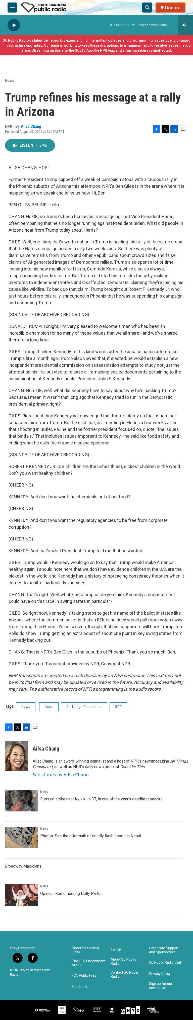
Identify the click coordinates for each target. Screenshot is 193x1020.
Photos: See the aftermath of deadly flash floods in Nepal (90, 835)
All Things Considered (84, 707)
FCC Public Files (84, 975)
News (9, 80)
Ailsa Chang (31, 126)
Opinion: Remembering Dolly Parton (71, 893)
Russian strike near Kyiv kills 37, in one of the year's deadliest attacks (101, 799)
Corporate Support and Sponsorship (164, 950)
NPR (118, 707)
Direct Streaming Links (85, 950)
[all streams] (185, 25)
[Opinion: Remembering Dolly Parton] (21, 895)
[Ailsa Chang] (16, 756)
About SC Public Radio (123, 961)
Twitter (116, 949)
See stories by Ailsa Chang (61, 775)
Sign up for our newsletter (160, 986)
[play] (14, 25)
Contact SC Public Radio (125, 974)
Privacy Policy (160, 974)
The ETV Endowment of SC (89, 963)
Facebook (79, 987)
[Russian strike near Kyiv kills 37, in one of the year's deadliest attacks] (21, 800)
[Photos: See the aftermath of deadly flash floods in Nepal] (21, 837)
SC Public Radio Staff (166, 962)
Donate (172, 7)
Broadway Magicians (23, 866)
